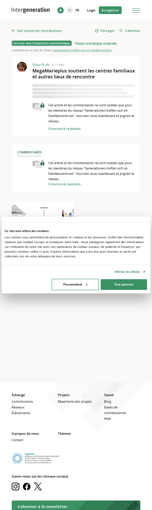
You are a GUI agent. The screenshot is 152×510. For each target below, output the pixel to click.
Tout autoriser (124, 284)
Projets (64, 395)
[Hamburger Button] (136, 10)
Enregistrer (110, 10)
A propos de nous (25, 433)
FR (77, 10)
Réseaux (18, 407)
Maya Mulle (48, 64)
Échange (18, 395)
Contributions (22, 401)
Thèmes (64, 433)
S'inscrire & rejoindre (64, 129)
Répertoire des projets (75, 401)
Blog (107, 401)
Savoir (109, 395)
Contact (17, 440)
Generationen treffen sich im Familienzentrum (82, 50)
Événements (21, 413)
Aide (107, 418)
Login (91, 10)
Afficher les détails (127, 271)
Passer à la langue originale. (96, 43)
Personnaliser (73, 284)
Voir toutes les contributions (39, 31)
